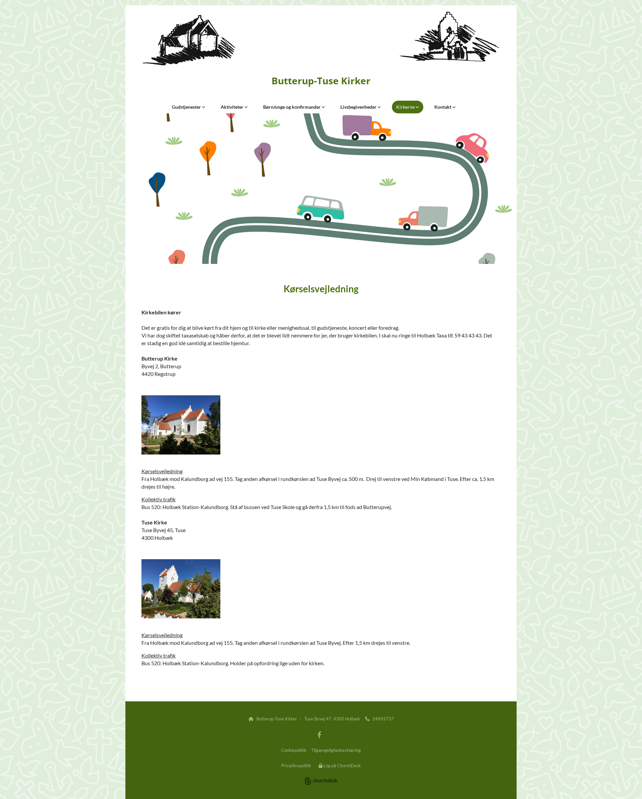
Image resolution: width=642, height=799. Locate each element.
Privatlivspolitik (296, 765)
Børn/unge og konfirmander (292, 107)
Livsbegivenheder (359, 107)
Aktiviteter (232, 107)
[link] (188, 107)
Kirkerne (406, 107)
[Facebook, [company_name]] (319, 734)
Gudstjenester (187, 107)
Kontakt (443, 107)
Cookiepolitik (293, 750)
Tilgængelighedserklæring (336, 750)
